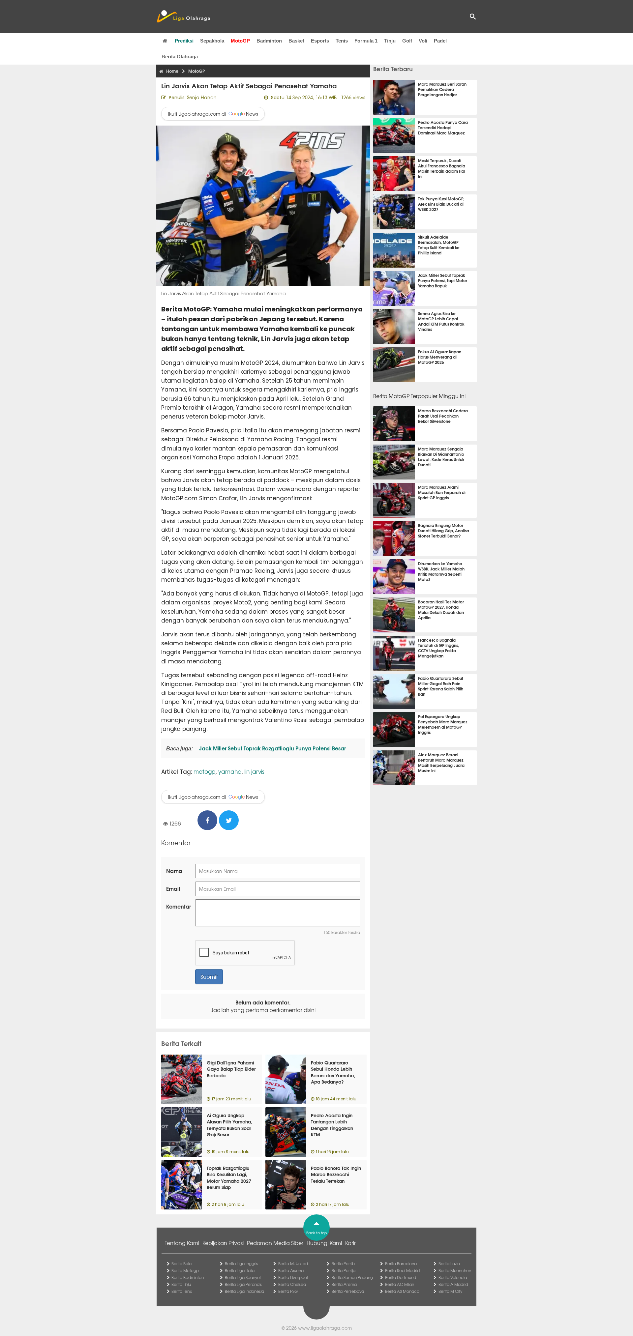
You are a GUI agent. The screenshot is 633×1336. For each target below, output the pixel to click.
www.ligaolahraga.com (325, 1327)
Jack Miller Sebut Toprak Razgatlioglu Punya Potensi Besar (272, 748)
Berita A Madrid (453, 1284)
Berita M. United (293, 1263)
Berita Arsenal (291, 1270)
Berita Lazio (449, 1263)
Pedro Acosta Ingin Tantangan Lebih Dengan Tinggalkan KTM (332, 1125)
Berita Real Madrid (402, 1270)
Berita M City (450, 1291)
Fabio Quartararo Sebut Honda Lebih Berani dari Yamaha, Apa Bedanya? (333, 1072)
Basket (296, 41)
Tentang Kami (182, 1243)
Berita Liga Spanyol (242, 1277)
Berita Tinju (181, 1284)
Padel (440, 41)
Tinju (390, 41)
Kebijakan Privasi (223, 1243)
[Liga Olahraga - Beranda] (183, 16)
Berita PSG (288, 1291)
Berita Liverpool (293, 1277)
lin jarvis (254, 771)
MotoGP (240, 41)
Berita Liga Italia (240, 1270)
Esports (320, 41)
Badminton (269, 41)
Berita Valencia (452, 1277)
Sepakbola (212, 41)
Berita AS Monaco (402, 1291)
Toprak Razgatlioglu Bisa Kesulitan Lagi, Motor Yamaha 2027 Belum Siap (229, 1177)
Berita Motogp (185, 1270)
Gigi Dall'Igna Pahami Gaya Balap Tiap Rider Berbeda (231, 1069)
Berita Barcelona (401, 1263)
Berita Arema (344, 1284)
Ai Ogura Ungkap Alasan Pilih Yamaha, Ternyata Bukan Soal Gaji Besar (229, 1125)
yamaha (230, 771)
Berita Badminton (187, 1277)
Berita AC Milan (399, 1284)
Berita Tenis (181, 1291)
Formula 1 (365, 41)
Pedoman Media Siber (275, 1243)
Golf (407, 41)
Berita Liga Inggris (241, 1263)
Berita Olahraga (180, 56)
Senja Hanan (202, 97)
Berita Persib (343, 1263)
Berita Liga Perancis (243, 1284)
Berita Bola (181, 1263)
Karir (350, 1243)
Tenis (342, 41)
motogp (205, 771)
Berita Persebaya (348, 1291)
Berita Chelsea (292, 1284)
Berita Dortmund (400, 1277)
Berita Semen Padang (352, 1277)
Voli (423, 41)
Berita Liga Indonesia (244, 1291)
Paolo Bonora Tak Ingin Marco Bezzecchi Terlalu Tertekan (336, 1174)
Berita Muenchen (454, 1270)
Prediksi (184, 41)
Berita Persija (343, 1270)
